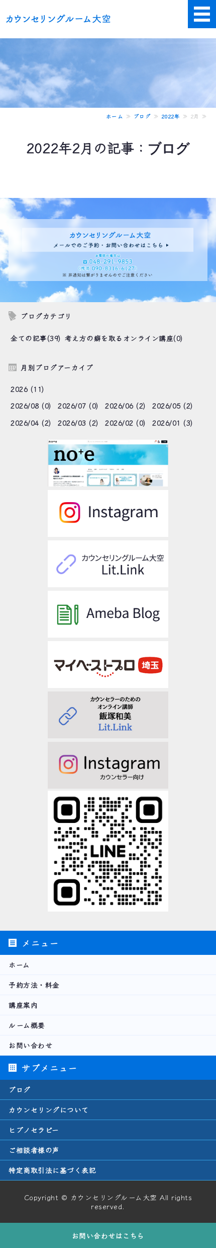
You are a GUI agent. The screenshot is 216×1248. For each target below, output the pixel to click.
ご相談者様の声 (34, 1149)
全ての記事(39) (36, 338)
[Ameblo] (108, 631)
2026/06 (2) (125, 405)
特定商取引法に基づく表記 (52, 1169)
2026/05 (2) (172, 405)
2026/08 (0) (31, 405)
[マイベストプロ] (108, 681)
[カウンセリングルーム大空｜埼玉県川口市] (60, 15)
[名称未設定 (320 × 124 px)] (108, 480)
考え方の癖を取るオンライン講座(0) (124, 338)
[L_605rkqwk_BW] (108, 905)
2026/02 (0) (125, 423)
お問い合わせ (30, 1045)
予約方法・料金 (34, 984)
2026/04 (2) (31, 423)
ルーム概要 (27, 1024)
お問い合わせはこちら (108, 1235)
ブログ (142, 116)
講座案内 (23, 1004)
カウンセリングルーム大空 (113, 1197)
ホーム (115, 116)
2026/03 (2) (78, 423)
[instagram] (108, 530)
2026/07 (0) (78, 405)
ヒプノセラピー (34, 1129)
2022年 (170, 116)
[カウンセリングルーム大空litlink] (108, 581)
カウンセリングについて (49, 1109)
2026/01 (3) (172, 423)
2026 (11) (27, 389)
